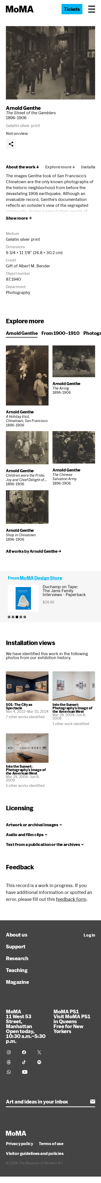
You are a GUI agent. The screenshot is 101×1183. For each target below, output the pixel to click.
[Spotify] (42, 1062)
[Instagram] (11, 1052)
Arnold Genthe (23, 108)
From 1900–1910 (60, 333)
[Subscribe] (92, 1101)
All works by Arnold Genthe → (33, 551)
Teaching (16, 970)
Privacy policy (19, 1144)
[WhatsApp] (11, 1072)
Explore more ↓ (60, 167)
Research (17, 958)
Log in (89, 935)
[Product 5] (25, 617)
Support (15, 946)
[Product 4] (21, 617)
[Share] (11, 144)
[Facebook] (26, 1052)
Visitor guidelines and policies (35, 1153)
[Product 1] (9, 617)
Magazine (17, 982)
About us (16, 935)
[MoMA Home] (20, 9)
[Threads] (11, 1062)
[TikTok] (26, 1062)
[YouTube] (26, 1072)
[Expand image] (50, 62)
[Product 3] (17, 617)
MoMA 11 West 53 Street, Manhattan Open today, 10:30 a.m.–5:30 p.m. (26, 1026)
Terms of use (51, 1144)
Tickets (72, 9)
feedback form (71, 899)
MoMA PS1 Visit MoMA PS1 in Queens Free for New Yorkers (71, 1021)
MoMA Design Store (41, 578)
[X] (42, 1052)
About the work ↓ (22, 167)
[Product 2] (13, 617)
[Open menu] (91, 9)
